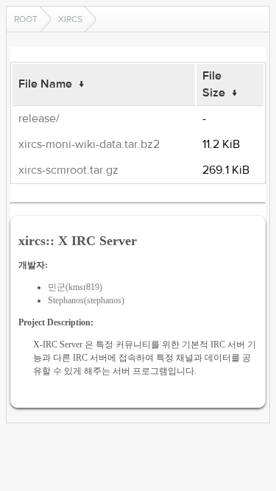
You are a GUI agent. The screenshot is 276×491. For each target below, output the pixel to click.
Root (26, 19)
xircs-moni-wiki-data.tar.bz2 (89, 144)
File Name (45, 84)
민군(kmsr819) (75, 287)
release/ (39, 118)
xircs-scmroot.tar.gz (68, 170)
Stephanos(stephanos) (86, 300)
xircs (70, 19)
